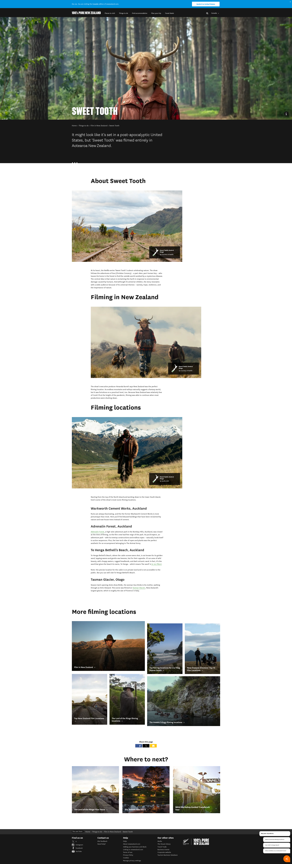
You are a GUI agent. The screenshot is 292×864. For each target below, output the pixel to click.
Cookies (126, 858)
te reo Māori (157, 564)
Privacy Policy (128, 855)
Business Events (163, 850)
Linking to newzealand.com (133, 850)
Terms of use (127, 852)
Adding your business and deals (134, 847)
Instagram (79, 845)
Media (160, 841)
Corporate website (164, 852)
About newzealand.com (131, 844)
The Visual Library (164, 844)
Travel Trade (162, 847)
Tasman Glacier (139, 588)
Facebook (79, 848)
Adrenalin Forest (97, 532)
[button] (110, 13)
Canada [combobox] (214, 13)
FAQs (125, 841)
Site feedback (102, 841)
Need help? (101, 844)
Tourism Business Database (168, 855)
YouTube (78, 851)
